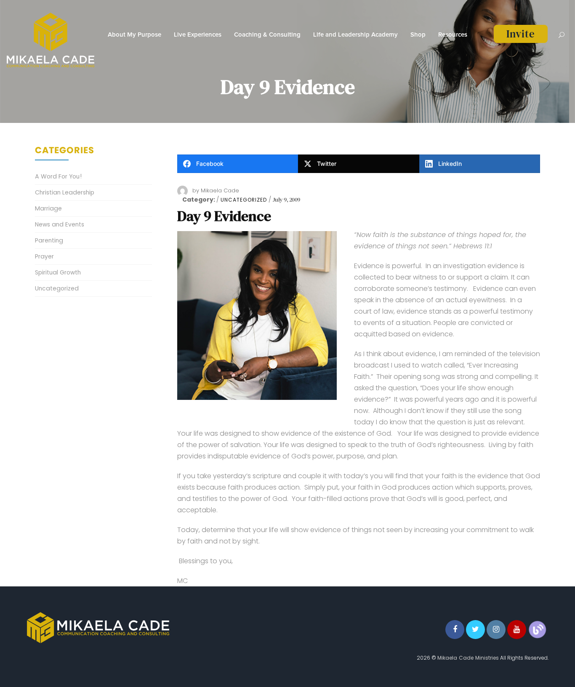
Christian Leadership (64, 192)
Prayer (44, 256)
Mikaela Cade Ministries (468, 657)
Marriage (48, 208)
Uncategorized (244, 200)
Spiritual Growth (58, 272)
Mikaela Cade (220, 190)
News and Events (59, 224)
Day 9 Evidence (224, 216)
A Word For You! (58, 176)
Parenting (49, 240)
